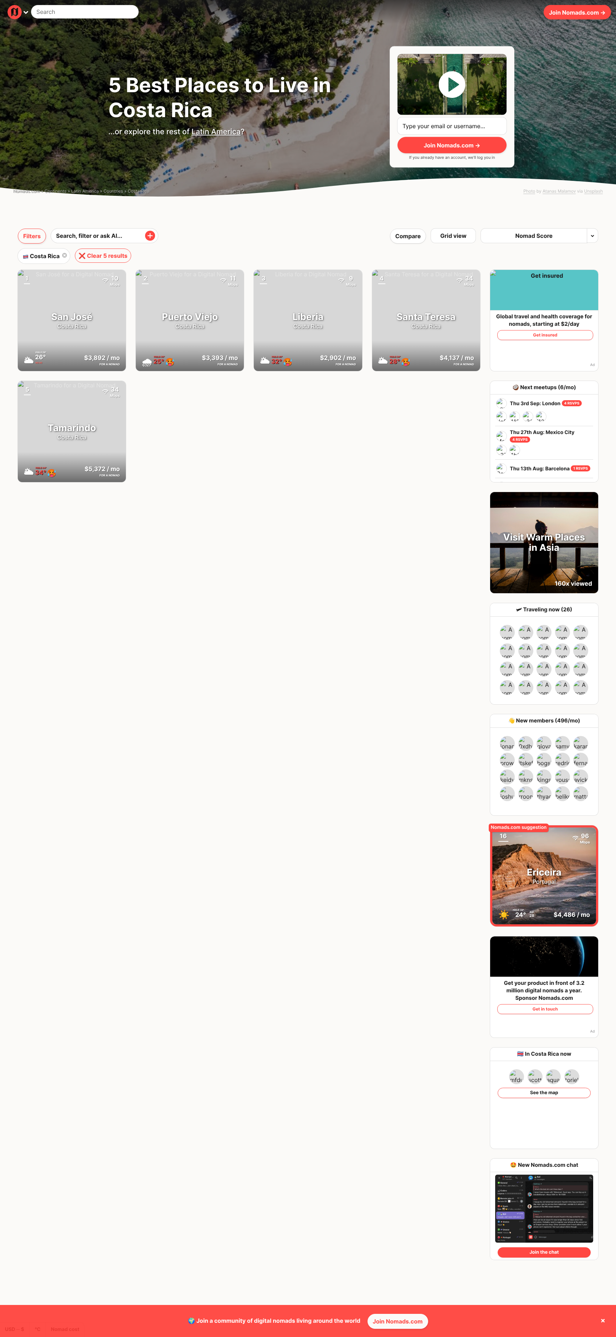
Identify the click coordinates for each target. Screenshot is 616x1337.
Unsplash (593, 191)
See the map (544, 1093)
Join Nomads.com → (577, 12)
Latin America (216, 131)
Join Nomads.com (398, 1321)
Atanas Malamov (559, 191)
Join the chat (544, 1252)
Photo (529, 191)
